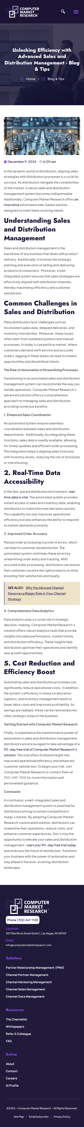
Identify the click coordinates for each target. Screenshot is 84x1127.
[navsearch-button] (63, 12)
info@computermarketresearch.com (29, 945)
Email (9, 940)
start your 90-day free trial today (51, 845)
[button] (76, 12)
